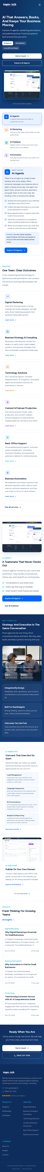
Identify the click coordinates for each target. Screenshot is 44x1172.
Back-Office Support (30, 1130)
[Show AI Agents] (22, 84)
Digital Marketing (29, 1107)
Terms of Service (27, 1169)
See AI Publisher (12, 606)
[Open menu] (39, 5)
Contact (5, 1155)
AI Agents (8, 43)
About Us (5, 1146)
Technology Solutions (31, 1119)
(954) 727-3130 (23, 1055)
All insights (7, 920)
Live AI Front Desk (11, 48)
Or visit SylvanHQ (21, 894)
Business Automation (31, 1134)
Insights (5, 1150)
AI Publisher (20, 43)
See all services (11, 507)
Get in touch (20, 56)
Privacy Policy (16, 1169)
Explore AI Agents (22, 63)
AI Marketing (6, 1111)
